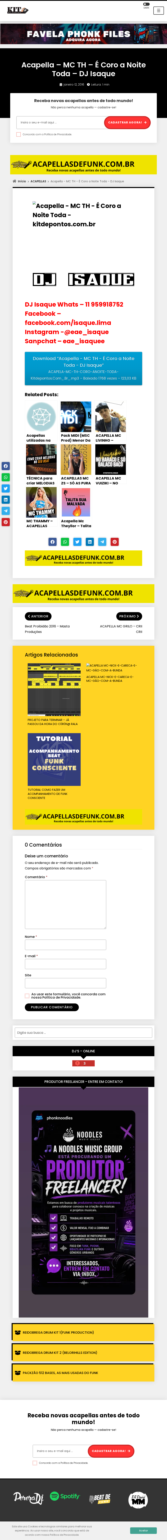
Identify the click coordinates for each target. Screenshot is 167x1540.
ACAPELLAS (38, 181)
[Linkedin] (90, 542)
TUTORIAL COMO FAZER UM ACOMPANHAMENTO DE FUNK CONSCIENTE (47, 794)
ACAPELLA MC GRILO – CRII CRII (121, 629)
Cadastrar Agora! (125, 122)
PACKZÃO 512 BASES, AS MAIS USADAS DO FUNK (60, 1373)
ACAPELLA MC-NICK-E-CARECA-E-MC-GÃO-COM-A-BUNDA (110, 679)
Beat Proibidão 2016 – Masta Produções (47, 629)
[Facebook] (52, 542)
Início (22, 181)
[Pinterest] (115, 542)
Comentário (36, 877)
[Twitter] (77, 542)
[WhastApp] (65, 542)
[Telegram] (102, 542)
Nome (31, 936)
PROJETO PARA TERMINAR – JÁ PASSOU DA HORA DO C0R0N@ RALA (53, 722)
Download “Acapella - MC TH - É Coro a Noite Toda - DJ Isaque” (83, 368)
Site (28, 975)
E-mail (31, 956)
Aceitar (143, 1530)
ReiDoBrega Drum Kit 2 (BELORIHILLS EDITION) (60, 1352)
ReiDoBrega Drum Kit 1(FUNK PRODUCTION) (58, 1332)
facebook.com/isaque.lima (68, 322)
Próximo (127, 616)
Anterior (39, 616)
